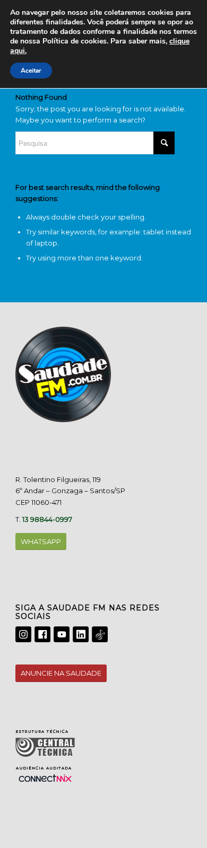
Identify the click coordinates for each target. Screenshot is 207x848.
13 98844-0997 (47, 519)
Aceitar (31, 70)
